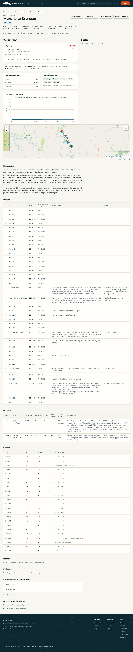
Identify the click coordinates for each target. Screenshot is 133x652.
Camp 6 (7, 478)
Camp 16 (8, 521)
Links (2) (60, 33)
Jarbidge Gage (10, 589)
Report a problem (121, 17)
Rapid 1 (11, 210)
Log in (116, 3)
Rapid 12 (12, 258)
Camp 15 (8, 517)
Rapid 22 (12, 319)
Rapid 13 (12, 262)
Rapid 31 (12, 379)
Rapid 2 (11, 215)
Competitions (124, 635)
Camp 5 (7, 474)
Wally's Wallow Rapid (16, 332)
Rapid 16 (12, 275)
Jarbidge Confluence (17, 422)
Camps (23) (39, 33)
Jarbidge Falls (13, 383)
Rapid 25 (12, 341)
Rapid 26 (12, 347)
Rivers (28, 3)
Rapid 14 (12, 266)
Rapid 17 (12, 279)
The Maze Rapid (14, 368)
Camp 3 (7, 465)
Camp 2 (7, 461)
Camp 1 (7, 457)
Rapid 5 (11, 228)
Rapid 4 (11, 223)
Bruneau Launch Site (17, 437)
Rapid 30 (12, 375)
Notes (67, 33)
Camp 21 (8, 542)
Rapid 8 (11, 240)
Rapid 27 (12, 355)
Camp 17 (8, 525)
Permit (47, 33)
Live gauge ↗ (64, 59)
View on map (76, 17)
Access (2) (30, 33)
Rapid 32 (12, 398)
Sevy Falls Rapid (14, 287)
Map (42, 3)
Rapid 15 (12, 270)
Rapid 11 (12, 253)
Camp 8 (7, 487)
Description (12, 33)
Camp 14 (8, 512)
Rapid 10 (12, 249)
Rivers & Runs (99, 623)
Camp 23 (8, 551)
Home (5, 12)
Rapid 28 (12, 360)
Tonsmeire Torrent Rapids (18, 298)
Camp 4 (7, 470)
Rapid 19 (12, 306)
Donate (122, 632)
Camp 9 (7, 491)
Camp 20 (8, 538)
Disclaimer (123, 629)
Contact (122, 626)
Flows (36, 3)
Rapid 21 (12, 315)
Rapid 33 (12, 402)
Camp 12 (8, 504)
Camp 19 (8, 534)
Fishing (53, 33)
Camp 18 (8, 529)
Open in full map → (124, 159)
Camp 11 (8, 500)
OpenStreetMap (117, 157)
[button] (71, 147)
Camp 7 (7, 482)
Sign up (125, 3)
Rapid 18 (12, 283)
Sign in (5, 594)
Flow (4, 33)
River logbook (106, 17)
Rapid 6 (11, 232)
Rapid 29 (12, 364)
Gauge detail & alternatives (51, 59)
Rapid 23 (12, 324)
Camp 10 (8, 495)
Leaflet (109, 157)
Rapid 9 (11, 245)
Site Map (123, 637)
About (122, 623)
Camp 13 (8, 508)
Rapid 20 (12, 311)
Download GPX (91, 17)
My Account (111, 623)
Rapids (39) (21, 33)
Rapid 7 (11, 236)
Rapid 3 (11, 219)
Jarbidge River (23, 12)
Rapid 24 (12, 328)
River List (13, 12)
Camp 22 (8, 547)
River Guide (9, 585)
